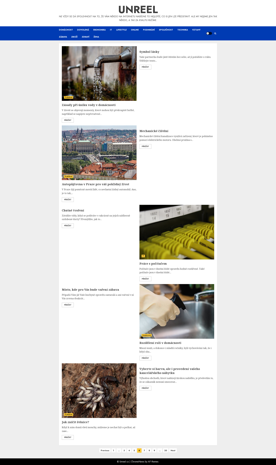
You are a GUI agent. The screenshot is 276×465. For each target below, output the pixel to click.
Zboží (74, 36)
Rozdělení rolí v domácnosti (160, 343)
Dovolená (83, 29)
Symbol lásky (149, 52)
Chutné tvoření (73, 210)
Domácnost (66, 29)
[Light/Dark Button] (209, 33)
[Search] (215, 33)
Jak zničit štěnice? (75, 422)
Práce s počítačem (153, 264)
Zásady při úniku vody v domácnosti (89, 105)
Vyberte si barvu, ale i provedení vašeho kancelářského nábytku (169, 371)
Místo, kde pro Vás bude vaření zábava (90, 290)
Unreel (138, 9)
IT (111, 29)
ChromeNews (137, 461)
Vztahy (196, 29)
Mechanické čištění (153, 131)
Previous (105, 450)
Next (173, 450)
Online (135, 29)
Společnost (166, 29)
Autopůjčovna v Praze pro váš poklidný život (95, 184)
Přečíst (67, 120)
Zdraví (85, 36)
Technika (182, 29)
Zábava (63, 36)
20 (165, 450)
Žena (96, 36)
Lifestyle (121, 29)
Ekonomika (99, 29)
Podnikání (149, 29)
